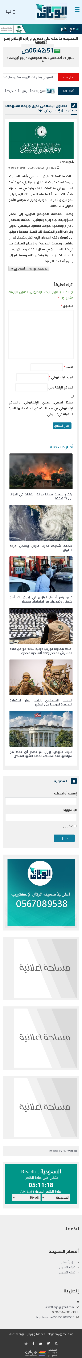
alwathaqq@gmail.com (59, 1307)
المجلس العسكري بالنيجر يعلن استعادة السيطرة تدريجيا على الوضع (41, 702)
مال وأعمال (68, 1262)
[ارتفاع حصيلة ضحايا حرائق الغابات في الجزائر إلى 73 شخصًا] (41, 471)
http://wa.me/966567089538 (55, 1317)
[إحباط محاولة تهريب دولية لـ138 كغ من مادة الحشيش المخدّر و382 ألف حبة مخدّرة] (41, 626)
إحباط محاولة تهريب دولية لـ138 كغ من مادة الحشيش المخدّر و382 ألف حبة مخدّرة (41, 651)
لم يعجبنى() (38, 269)
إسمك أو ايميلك (65, 793)
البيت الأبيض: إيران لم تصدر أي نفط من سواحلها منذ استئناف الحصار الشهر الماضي (41, 754)
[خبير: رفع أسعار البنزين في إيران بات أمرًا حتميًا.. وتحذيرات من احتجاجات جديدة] (41, 574)
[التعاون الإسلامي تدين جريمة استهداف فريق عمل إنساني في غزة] (41, 140)
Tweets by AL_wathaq (63, 1150)
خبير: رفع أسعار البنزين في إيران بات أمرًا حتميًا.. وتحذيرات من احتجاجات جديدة (41, 599)
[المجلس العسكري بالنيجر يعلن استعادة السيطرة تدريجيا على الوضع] (41, 677)
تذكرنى (68, 826)
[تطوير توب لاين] (41, 1352)
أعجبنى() (18, 269)
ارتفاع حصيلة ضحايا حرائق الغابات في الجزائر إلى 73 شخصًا (41, 496)
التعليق (67, 306)
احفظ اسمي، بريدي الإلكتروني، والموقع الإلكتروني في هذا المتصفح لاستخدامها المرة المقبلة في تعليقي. (41, 408)
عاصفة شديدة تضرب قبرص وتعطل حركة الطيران (41, 548)
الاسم (69, 367)
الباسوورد (70, 810)
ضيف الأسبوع (67, 1267)
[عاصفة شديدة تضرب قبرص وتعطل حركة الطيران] (41, 523)
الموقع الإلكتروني (61, 387)
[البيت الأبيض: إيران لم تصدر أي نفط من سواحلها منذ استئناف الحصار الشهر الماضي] (41, 729)
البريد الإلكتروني (61, 377)
